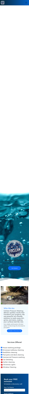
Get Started (14, 268)
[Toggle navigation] (26, 2)
